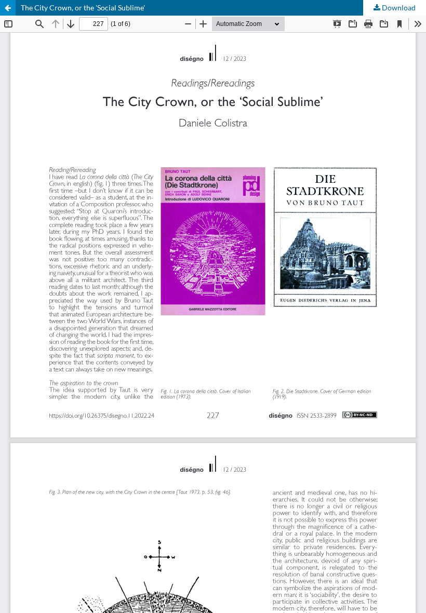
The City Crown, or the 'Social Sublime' (83, 7)
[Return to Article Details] (8, 8)
